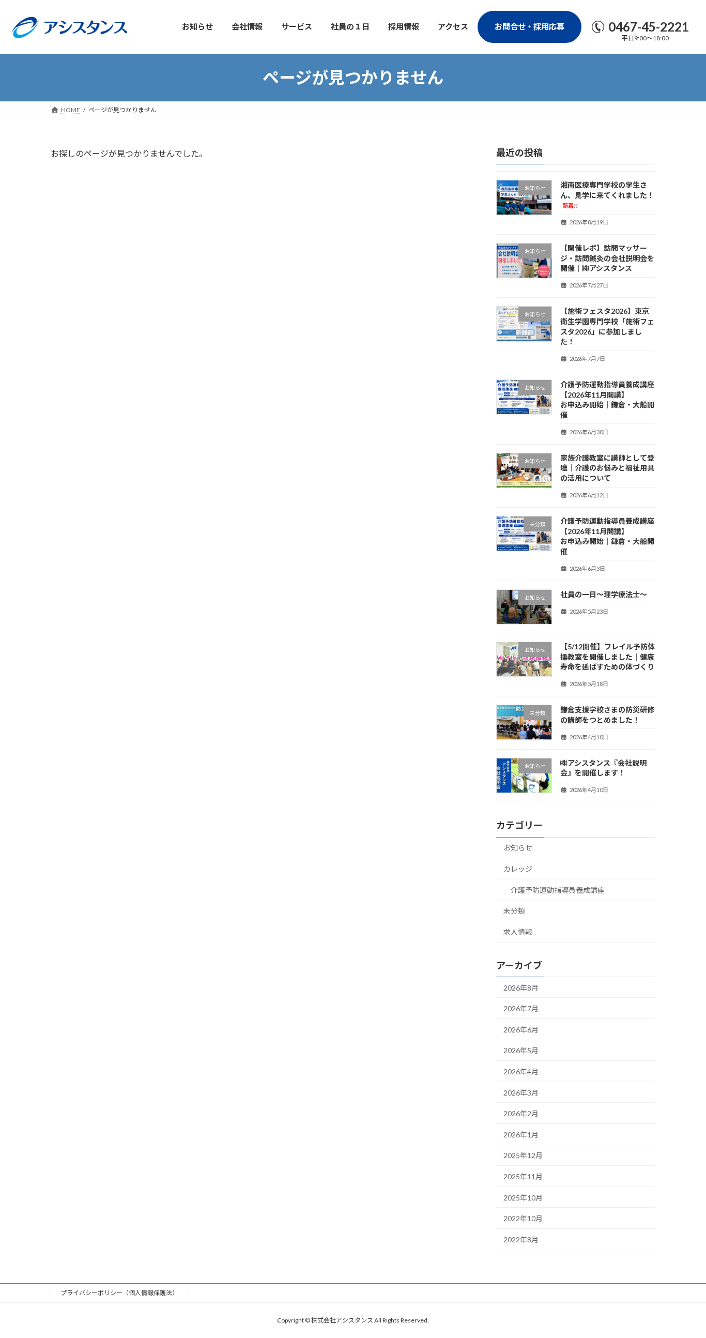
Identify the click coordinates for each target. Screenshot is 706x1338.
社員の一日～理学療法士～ (603, 594)
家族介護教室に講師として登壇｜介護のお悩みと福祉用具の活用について (607, 467)
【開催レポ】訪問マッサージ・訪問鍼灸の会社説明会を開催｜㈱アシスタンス (607, 258)
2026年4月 (521, 1071)
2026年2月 (521, 1113)
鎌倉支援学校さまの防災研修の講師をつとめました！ (607, 715)
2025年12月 (523, 1155)
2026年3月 (521, 1092)
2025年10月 (523, 1197)
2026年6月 (521, 1029)
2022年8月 (521, 1239)
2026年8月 (521, 987)
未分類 (514, 911)
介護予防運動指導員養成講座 (558, 890)
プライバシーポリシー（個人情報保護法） (119, 1293)
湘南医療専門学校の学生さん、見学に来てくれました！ (607, 194)
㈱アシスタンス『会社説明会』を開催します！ (603, 768)
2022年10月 (523, 1218)
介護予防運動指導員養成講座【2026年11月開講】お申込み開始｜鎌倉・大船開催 (607, 399)
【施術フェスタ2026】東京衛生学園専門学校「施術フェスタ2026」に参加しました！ (607, 326)
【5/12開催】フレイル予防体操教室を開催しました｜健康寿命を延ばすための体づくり (607, 656)
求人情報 (517, 932)
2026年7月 (521, 1009)
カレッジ (517, 868)
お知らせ (517, 848)
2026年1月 (521, 1134)
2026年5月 (521, 1050)
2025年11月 (523, 1176)
